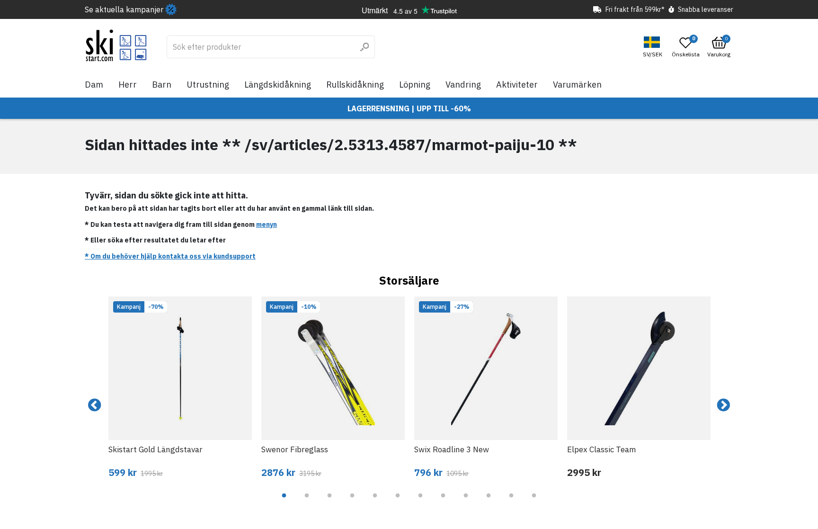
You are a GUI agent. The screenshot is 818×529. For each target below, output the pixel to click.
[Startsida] (116, 45)
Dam (94, 84)
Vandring (463, 84)
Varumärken (577, 84)
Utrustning (208, 84)
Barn (161, 84)
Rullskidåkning (355, 84)
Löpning (414, 84)
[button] (653, 47)
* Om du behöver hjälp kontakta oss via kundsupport (170, 256)
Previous (94, 405)
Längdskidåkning (277, 84)
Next (723, 405)
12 (534, 502)
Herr (127, 84)
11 (511, 502)
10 (488, 502)
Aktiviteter (517, 84)
